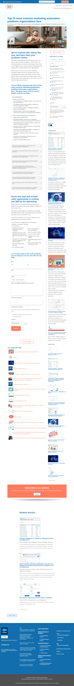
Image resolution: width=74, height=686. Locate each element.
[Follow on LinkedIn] (49, 125)
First (12, 264)
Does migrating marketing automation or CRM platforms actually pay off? (28, 660)
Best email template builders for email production (26, 351)
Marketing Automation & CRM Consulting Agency (37, 677)
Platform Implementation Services (44, 656)
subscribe (42, 490)
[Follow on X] (51, 125)
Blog (64, 5)
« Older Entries (51, 480)
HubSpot (43, 24)
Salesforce (50, 542)
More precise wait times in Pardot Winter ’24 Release (36, 597)
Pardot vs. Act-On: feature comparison (23, 411)
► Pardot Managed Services (44, 636)
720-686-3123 (5, 645)
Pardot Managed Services (20, 400)
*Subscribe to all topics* (55, 75)
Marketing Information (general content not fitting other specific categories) (56, 98)
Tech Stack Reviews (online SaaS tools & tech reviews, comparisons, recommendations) (57, 93)
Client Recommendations (63, 635)
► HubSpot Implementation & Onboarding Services (46, 664)
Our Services (59, 5)
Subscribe (37, 494)
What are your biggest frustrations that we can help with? (22, 283)
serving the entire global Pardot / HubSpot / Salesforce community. (9, 650)
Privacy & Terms (60, 654)
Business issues (27, 24)
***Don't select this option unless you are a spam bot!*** (22, 314)
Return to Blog (12, 615)
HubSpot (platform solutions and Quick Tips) (57, 81)
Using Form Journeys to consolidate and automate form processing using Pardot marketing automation (56, 179)
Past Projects (60, 637)
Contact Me (60, 640)
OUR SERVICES (43, 629)
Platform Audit (17, 417)
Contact (70, 5)
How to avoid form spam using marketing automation (27, 363)
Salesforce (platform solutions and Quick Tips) (57, 85)
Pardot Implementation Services (22, 395)
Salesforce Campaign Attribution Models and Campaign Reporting (30, 428)
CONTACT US (65, 1)
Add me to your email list (17, 316)
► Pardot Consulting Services (44, 650)
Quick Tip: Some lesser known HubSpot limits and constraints (29, 422)
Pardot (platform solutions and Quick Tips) (57, 78)
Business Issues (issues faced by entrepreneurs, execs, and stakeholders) (57, 89)
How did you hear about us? (16, 297)
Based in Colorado (5, 649)
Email (12, 270)
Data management (36, 24)
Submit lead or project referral (63, 648)
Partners (58, 651)
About (67, 5)
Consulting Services (43, 643)
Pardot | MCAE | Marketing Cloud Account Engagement (33, 600)
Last (28, 264)
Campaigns (25, 542)
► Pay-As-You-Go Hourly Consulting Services (45, 646)
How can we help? (26, 341)
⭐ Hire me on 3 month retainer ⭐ (62, 8)
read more (21, 580)
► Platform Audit (43, 652)
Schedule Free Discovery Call (63, 631)
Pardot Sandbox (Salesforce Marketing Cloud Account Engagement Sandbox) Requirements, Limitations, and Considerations (37, 565)
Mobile (12, 276)
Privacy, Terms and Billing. (54, 683)
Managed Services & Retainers (20, 384)
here (52, 116)
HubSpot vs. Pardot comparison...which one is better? (27, 374)
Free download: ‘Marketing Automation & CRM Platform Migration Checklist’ (26, 655)
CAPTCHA (13, 319)
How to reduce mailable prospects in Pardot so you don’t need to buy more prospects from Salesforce (57, 333)
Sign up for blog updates (63, 645)
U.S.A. (10, 649)
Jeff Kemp (11, 24)
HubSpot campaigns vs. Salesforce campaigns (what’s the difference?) (27, 630)
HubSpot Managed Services (20, 368)
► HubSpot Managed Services (44, 640)
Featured (40, 542)
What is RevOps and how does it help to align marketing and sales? (29, 438)
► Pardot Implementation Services (45, 660)
